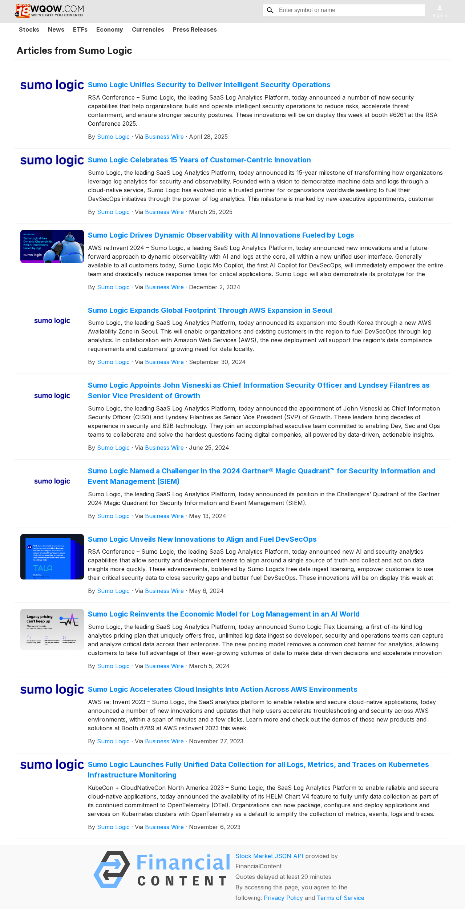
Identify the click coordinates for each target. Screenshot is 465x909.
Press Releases (195, 29)
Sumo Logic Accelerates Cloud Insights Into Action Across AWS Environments (222, 689)
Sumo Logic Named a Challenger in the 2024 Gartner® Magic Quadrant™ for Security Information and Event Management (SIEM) (261, 476)
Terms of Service (340, 897)
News (56, 29)
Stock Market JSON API (269, 856)
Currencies (148, 29)
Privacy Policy (283, 897)
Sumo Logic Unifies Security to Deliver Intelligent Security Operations (209, 84)
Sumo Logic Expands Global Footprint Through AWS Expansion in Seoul (210, 310)
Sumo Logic (113, 136)
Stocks (29, 29)
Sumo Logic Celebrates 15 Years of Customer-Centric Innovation (199, 159)
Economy (109, 29)
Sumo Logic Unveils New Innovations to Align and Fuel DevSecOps (202, 539)
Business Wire (164, 136)
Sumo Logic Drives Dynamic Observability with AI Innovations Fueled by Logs (221, 235)
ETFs (80, 29)
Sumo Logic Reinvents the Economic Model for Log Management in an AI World (224, 614)
